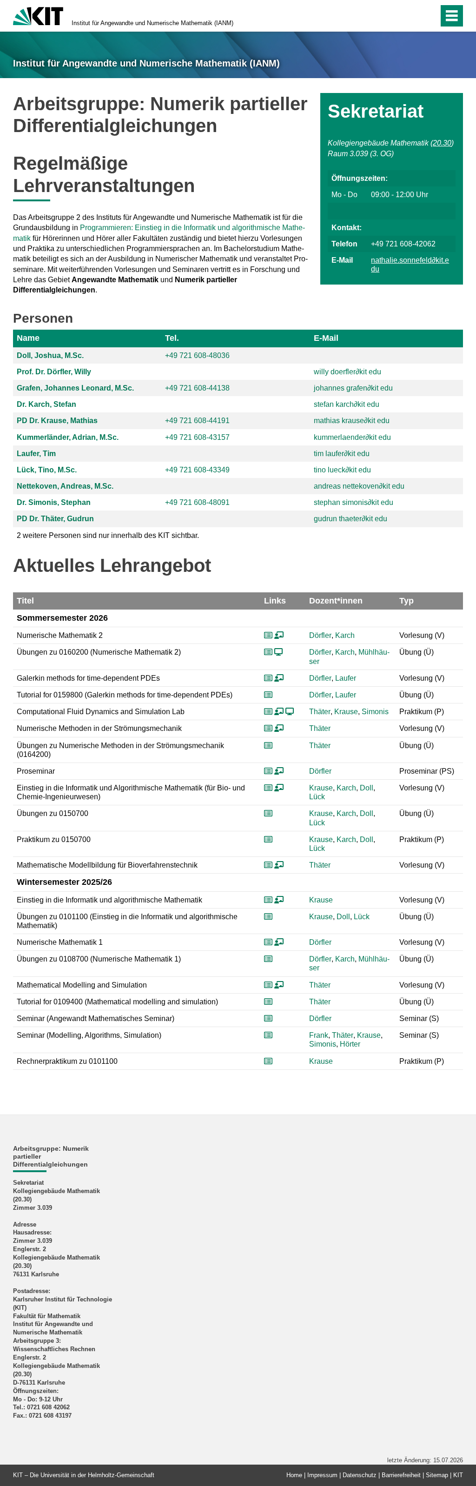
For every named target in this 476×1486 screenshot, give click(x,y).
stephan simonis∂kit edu (353, 502)
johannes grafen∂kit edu (353, 388)
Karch (345, 635)
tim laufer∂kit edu (342, 454)
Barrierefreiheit (401, 1475)
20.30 (442, 143)
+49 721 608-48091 (197, 502)
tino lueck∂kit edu (342, 470)
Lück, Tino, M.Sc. (47, 470)
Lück (317, 797)
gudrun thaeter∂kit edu (350, 519)
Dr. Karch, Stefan (46, 404)
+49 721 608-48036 (197, 355)
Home (294, 1475)
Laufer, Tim (36, 454)
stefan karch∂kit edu (346, 404)
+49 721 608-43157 (197, 437)
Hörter (350, 1044)
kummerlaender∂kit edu (352, 437)
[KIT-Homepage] (38, 15)
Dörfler (320, 635)
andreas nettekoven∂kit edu (359, 486)
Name (28, 338)
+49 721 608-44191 (197, 421)
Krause (346, 712)
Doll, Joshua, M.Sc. (50, 355)
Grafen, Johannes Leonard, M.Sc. (75, 388)
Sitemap (437, 1475)
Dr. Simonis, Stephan (54, 502)
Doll (366, 788)
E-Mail (326, 338)
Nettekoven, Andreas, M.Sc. (65, 486)
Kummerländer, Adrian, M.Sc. (68, 437)
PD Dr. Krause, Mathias (57, 421)
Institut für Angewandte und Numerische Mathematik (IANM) (152, 23)
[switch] (411, 16)
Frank (318, 1035)
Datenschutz (360, 1475)
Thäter (320, 712)
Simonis (375, 712)
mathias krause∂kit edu (352, 421)
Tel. (172, 338)
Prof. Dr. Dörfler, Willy (54, 372)
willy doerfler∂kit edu (347, 372)
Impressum (322, 1475)
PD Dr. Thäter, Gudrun (55, 519)
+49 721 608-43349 (197, 470)
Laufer (345, 678)
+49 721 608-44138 (197, 388)
